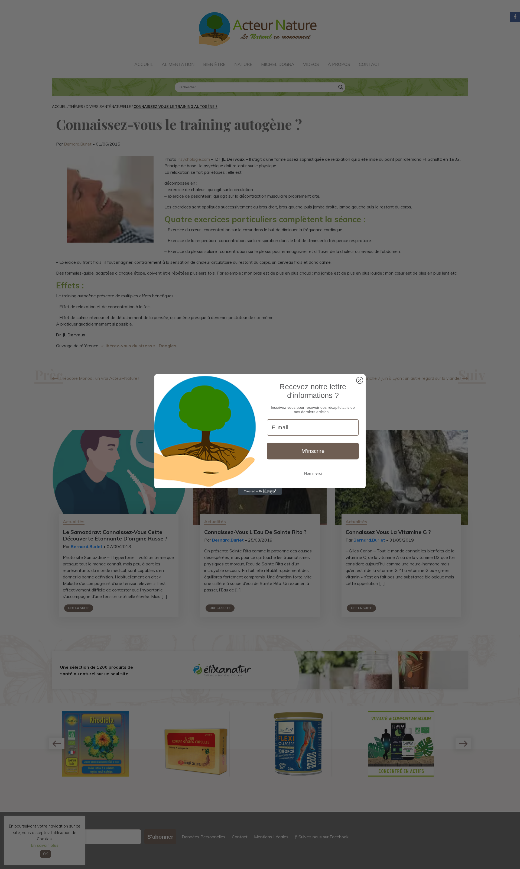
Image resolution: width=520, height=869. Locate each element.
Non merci (313, 473)
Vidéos (311, 64)
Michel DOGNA (277, 64)
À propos (339, 64)
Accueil (143, 64)
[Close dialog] (359, 380)
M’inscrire (312, 451)
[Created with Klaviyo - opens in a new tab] (260, 491)
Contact (369, 64)
